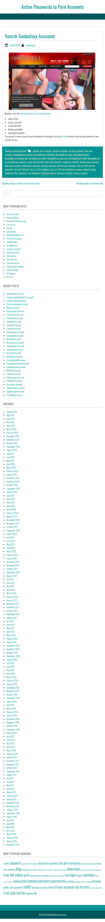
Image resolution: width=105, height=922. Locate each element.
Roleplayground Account (16, 367)
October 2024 (12, 485)
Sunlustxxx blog (89, 169)
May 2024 (10, 502)
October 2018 (12, 726)
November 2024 (13, 481)
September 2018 (13, 729)
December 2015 (13, 844)
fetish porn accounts (95, 870)
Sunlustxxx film (11, 173)
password (44, 881)
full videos (16, 875)
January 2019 (12, 715)
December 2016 (13, 802)
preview (96, 881)
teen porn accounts (65, 173)
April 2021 (11, 631)
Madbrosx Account (14, 370)
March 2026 (11, 429)
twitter (21, 893)
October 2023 (12, 527)
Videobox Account (14, 374)
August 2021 (12, 617)
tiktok (51, 887)
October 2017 (12, 767)
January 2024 (12, 516)
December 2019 (13, 687)
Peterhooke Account (15, 318)
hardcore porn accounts (89, 162)
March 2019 (11, 708)
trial (6, 893)
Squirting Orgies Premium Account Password (20, 183)
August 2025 (12, 450)
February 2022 (12, 596)
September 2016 (13, 813)
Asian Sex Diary (13, 217)
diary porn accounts (53, 162)
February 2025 (12, 471)
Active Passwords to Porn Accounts (52, 6)
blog (18, 869)
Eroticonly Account (14, 325)
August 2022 (12, 576)
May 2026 (10, 422)
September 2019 (13, 698)
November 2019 (13, 691)
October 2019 (12, 694)
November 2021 (13, 607)
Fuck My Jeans (12, 242)
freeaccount (30, 45)
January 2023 (12, 558)
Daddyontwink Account (15, 391)
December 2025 (13, 436)
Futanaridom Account (15, 335)
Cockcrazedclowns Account (17, 304)
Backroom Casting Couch (16, 221)
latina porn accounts (13, 166)
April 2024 (11, 506)
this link (64, 136)
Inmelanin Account (14, 353)
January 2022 (12, 600)
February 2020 (12, 680)
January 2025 (12, 474)
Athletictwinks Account (16, 388)
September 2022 (13, 572)
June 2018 (10, 740)
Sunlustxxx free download (29, 173)
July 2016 (10, 820)
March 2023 (11, 551)
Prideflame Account (14, 381)
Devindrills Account (14, 321)
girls (27, 875)
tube (13, 893)
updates (29, 893)
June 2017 (10, 782)
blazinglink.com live (81, 154)
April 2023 (11, 548)
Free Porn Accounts (14, 238)
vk (35, 893)
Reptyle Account (13, 307)
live (67, 875)
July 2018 (10, 736)
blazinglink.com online (37, 158)
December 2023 (13, 520)
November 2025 (13, 439)
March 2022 (11, 593)
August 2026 (12, 411)
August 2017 (12, 774)
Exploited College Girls (15, 235)
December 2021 (13, 603)
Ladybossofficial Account (16, 300)
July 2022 (10, 579)
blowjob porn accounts (17, 162)
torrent (84, 887)
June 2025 (11, 457)
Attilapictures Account (15, 346)
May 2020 (10, 670)
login (73, 875)
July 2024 (10, 495)
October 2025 (12, 443)
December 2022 (13, 562)
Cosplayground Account (16, 360)
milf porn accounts (48, 166)
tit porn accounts (81, 173)
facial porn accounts (70, 162)
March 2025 (11, 467)
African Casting (13, 214)
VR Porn (10, 277)
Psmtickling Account (15, 395)
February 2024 (12, 513)
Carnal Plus (11, 224)
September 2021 (13, 614)
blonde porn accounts (29, 869)
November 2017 (13, 764)
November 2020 (13, 649)
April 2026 (11, 425)
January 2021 (12, 642)
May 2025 (10, 460)
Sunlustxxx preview (48, 173)
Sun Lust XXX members (39, 169)
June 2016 (10, 823)
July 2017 (10, 778)
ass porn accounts (76, 151)
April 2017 (10, 789)
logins (79, 875)
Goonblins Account (14, 339)
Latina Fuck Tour (13, 252)
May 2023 (10, 544)
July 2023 (10, 537)
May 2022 (10, 586)
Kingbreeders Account (15, 311)
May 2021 (10, 628)
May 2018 (10, 743)
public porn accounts (13, 887)
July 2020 (10, 663)
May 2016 (10, 827)
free (6, 875)
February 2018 (12, 754)
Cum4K (9, 228)
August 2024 (12, 492)
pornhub (70, 881)
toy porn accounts (96, 887)
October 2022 (12, 568)
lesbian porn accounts (31, 166)
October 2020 (12, 652)
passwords (58, 881)
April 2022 (11, 589)
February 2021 (12, 638)
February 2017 (12, 795)
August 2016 (12, 816)
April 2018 (11, 747)
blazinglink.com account (23, 154)
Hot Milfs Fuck (12, 245)
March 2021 (11, 635)
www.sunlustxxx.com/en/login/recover (35, 113)
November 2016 (13, 806)
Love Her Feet (12, 259)
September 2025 (13, 446)
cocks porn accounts (36, 162)
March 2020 (11, 677)
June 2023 (11, 541)
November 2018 (13, 722)
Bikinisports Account (15, 356)
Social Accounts (19, 151)
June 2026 (11, 418)
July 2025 (10, 453)
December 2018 (13, 719)
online (17, 881)
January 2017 (12, 799)
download (73, 869)
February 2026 (12, 432)
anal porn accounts (60, 151)
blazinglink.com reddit (78, 158)
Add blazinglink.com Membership (89, 183)
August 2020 (12, 659)
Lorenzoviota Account (15, 314)
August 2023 (12, 534)
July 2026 (10, 415)
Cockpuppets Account (15, 293)
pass (24, 881)
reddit (27, 887)
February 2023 (12, 555)
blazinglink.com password (57, 158)
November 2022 (13, 565)
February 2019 (12, 712)
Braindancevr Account (15, 332)
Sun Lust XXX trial (57, 169)
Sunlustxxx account (74, 169)
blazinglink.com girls (64, 154)
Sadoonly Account (14, 328)
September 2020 (13, 656)
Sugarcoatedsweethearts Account (20, 297)
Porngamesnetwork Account (18, 363)
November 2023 (13, 523)
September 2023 (13, 530)
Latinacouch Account (15, 349)
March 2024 (11, 509)
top (77, 887)
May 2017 (10, 785)
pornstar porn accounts (66, 166)
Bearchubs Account (14, 384)
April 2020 (11, 673)
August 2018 (12, 733)
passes (32, 881)
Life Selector (12, 256)
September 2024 (13, 488)
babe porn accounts (88, 863)
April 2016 (11, 830)
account (15, 863)
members (89, 875)
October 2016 (12, 809)
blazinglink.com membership (16, 158)
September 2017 (13, 771)
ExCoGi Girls (11, 231)
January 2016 (12, 841)
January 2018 (12, 757)
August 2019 (12, 701)
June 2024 (11, 499)
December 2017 (13, 761)
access (6, 863)
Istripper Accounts (14, 249)
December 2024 (13, 478)
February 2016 (12, 837)
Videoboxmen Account (15, 377)
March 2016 (11, 834)
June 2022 (11, 583)
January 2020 (12, 684)
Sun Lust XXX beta (21, 169)
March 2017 (11, 792)
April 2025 (11, 464)
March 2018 (11, 750)
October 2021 (12, 610)
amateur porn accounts (42, 151)
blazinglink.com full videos (44, 154)
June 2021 (10, 624)
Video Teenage (12, 270)
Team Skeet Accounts (15, 266)
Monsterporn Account (15, 342)
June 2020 (11, 666)
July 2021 (10, 621)
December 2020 (13, 645)
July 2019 (10, 705)
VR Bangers (11, 273)
